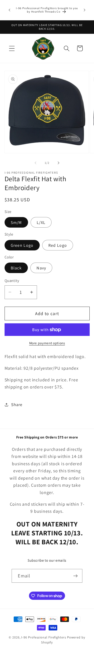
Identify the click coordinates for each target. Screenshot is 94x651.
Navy (41, 268)
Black (16, 268)
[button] (11, 48)
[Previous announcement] (10, 10)
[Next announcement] (85, 10)
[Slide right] (59, 163)
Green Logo (22, 245)
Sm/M (16, 222)
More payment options (47, 343)
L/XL (41, 222)
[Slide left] (35, 163)
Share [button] (16, 404)
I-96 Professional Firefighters (43, 637)
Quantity (12, 280)
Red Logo (57, 245)
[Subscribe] (75, 576)
